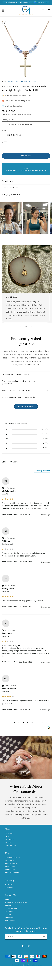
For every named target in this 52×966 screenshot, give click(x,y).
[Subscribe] (44, 937)
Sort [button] (4, 462)
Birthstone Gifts (13, 81)
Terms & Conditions (12, 872)
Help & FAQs (9, 860)
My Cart (8, 842)
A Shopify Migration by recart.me (33, 965)
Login (7, 836)
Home (4, 81)
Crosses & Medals (18, 965)
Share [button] (30, 514)
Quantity (5, 142)
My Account (9, 839)
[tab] (42, 471)
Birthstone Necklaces (29, 81)
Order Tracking (10, 845)
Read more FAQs (26, 406)
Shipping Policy (10, 866)
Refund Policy (10, 869)
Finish (4, 130)
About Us (8, 884)
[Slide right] (31, 326)
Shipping (14, 114)
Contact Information (12, 857)
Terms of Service (11, 863)
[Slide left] (20, 326)
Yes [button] (20, 514)
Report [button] (25, 514)
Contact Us (9, 887)
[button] (3, 10)
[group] (26, 499)
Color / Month (8, 120)
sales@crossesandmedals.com (16, 902)
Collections (9, 833)
